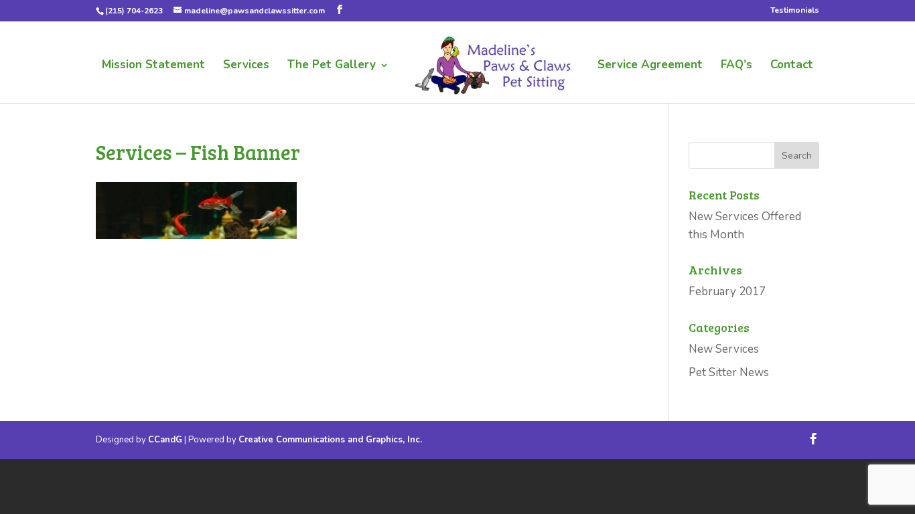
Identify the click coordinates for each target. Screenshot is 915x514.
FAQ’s (736, 66)
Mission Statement (153, 66)
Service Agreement (650, 66)
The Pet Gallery (331, 66)
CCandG (165, 440)
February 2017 (727, 291)
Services (246, 66)
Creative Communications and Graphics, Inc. (330, 440)
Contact (791, 66)
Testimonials (794, 10)
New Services (724, 349)
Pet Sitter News (729, 372)
